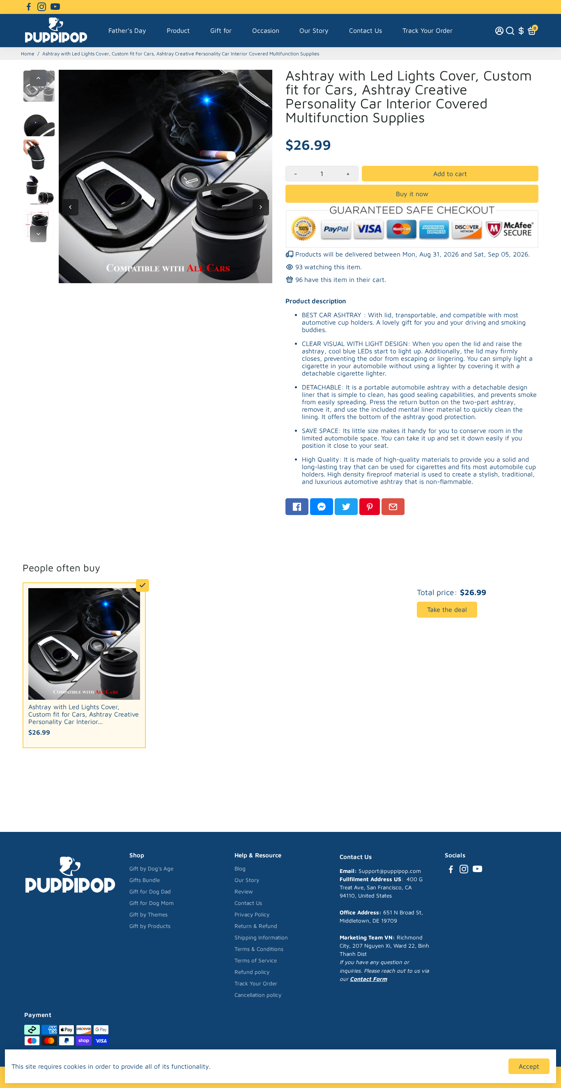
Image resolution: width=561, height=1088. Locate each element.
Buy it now (412, 193)
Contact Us (365, 30)
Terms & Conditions (259, 949)
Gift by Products (149, 926)
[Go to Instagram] (42, 7)
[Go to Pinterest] (369, 506)
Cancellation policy (258, 995)
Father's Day (127, 30)
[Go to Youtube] (55, 7)
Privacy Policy (252, 914)
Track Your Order (427, 30)
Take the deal (447, 609)
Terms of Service (256, 960)
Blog (240, 868)
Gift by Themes (148, 914)
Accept (529, 1066)
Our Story (314, 30)
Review (244, 891)
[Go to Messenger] (321, 506)
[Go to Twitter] (346, 506)
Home (27, 53)
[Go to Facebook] (28, 7)
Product (178, 30)
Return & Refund (256, 926)
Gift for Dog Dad (150, 891)
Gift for (221, 30)
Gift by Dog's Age (151, 868)
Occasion (265, 30)
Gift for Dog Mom (151, 903)
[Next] (38, 234)
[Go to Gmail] (393, 506)
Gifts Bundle (144, 880)
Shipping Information (261, 937)
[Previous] (38, 78)
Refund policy (252, 972)
